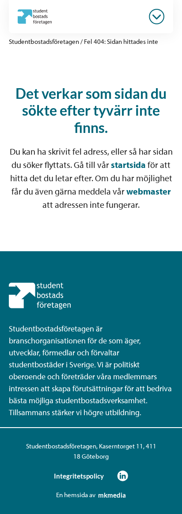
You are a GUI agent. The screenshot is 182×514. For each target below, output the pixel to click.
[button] (156, 16)
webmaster (148, 191)
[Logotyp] (35, 16)
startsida (128, 164)
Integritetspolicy (79, 476)
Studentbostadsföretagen (44, 41)
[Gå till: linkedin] (122, 475)
